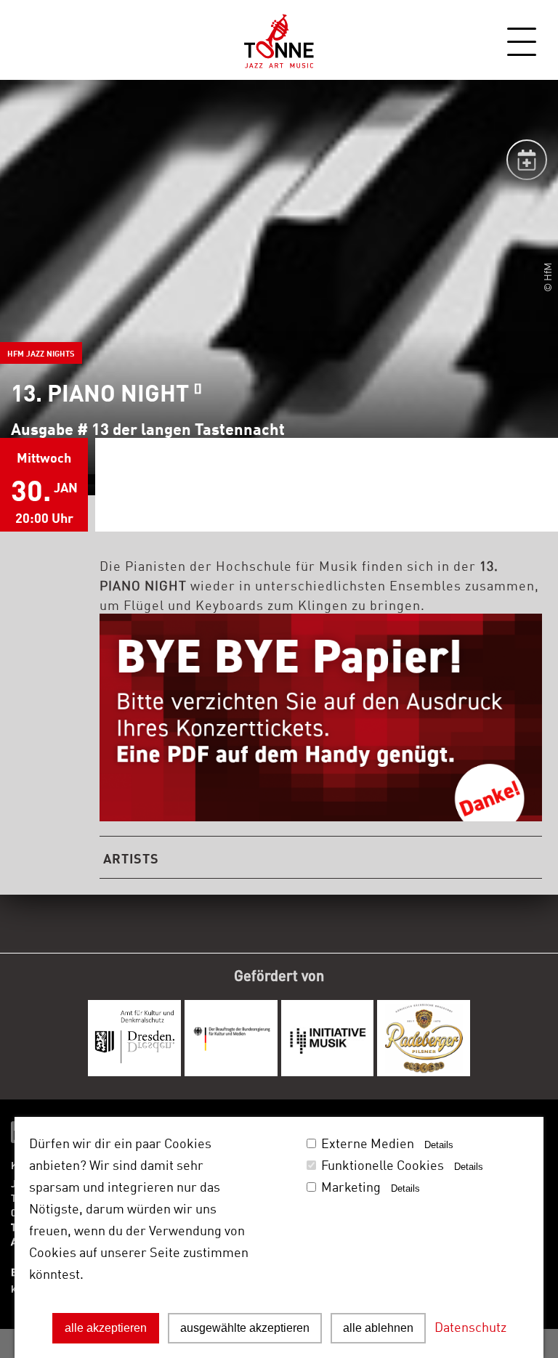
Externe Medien (367, 1142)
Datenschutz (470, 1326)
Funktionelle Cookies (382, 1164)
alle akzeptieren (106, 1328)
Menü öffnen (521, 42)
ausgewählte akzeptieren (245, 1328)
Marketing (351, 1185)
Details (438, 1144)
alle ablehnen (378, 1328)
